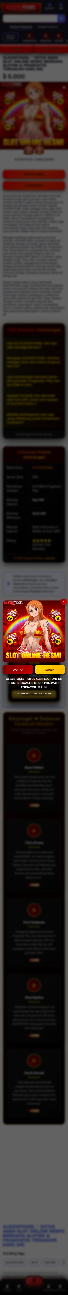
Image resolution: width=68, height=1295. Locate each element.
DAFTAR (18, 669)
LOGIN (50, 669)
